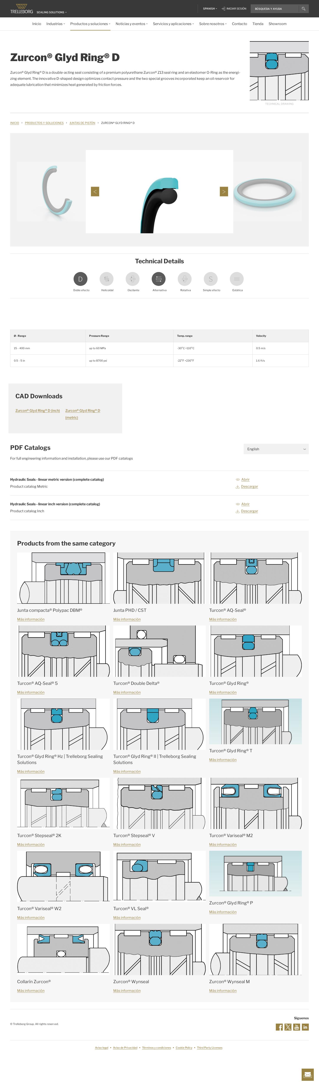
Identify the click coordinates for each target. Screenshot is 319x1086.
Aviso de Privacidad (125, 1047)
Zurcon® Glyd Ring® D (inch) (37, 411)
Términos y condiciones (156, 1047)
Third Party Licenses (209, 1047)
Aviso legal (101, 1047)
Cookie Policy (184, 1047)
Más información (30, 619)
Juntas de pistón (82, 123)
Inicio (14, 123)
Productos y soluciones (44, 123)
